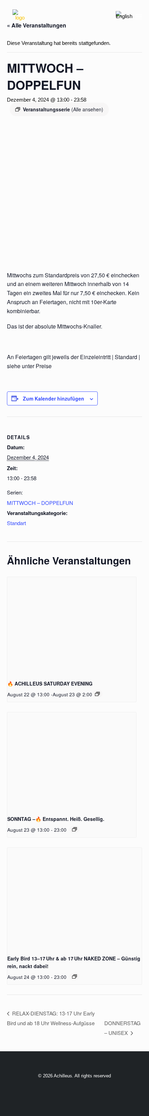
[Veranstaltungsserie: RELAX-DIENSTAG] (74, 976)
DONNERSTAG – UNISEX (122, 1027)
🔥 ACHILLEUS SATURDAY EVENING (50, 683)
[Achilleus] (19, 16)
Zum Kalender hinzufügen (53, 398)
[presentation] (71, 625)
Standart (16, 523)
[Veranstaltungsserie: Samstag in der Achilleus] (97, 694)
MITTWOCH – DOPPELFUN (40, 502)
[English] (124, 16)
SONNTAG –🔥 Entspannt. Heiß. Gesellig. (55, 818)
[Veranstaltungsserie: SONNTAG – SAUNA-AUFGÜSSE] (74, 829)
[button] (138, 16)
